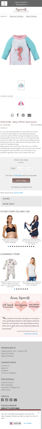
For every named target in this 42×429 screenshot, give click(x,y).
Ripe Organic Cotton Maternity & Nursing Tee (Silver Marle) (31, 282)
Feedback (4, 370)
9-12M (29, 168)
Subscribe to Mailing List (10, 387)
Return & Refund (7, 353)
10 (27, 246)
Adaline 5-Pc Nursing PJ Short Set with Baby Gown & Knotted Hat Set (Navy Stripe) (31, 240)
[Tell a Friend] (29, 116)
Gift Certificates (7, 385)
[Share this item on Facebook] (18, 116)
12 (31, 246)
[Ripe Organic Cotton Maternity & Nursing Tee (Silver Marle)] (32, 269)
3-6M (13, 168)
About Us (4, 368)
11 (29, 246)
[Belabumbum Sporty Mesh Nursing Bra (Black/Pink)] (10, 226)
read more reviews (30, 334)
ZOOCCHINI (6, 125)
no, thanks (28, 423)
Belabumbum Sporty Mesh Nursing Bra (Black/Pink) (10, 240)
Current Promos (7, 382)
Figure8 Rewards (7, 356)
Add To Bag (21, 180)
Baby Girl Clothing (16, 16)
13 (33, 246)
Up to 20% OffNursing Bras (21, 3)
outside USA (22, 351)
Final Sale (18, 175)
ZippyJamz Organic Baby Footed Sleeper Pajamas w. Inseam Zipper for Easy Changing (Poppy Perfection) (10, 284)
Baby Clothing (31, 16)
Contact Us (5, 366)
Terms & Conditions (8, 373)
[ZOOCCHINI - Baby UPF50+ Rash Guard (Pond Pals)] (21, 104)
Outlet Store (5, 390)
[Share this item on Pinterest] (23, 116)
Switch (15, 423)
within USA (12, 351)
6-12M (21, 168)
